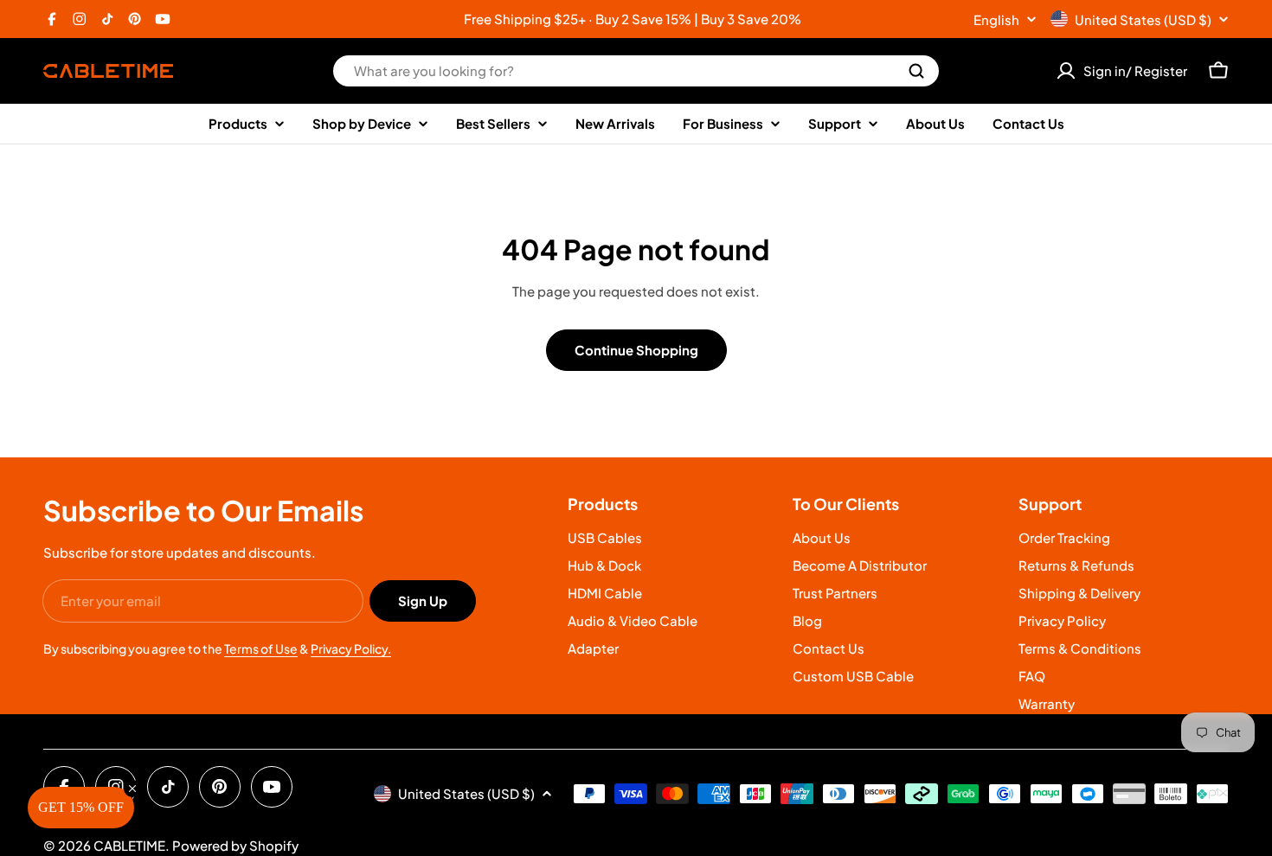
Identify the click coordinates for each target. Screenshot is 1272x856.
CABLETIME (129, 845)
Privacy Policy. (351, 648)
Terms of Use (261, 648)
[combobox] (636, 70)
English (996, 19)
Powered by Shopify (235, 845)
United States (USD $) (1143, 19)
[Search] (916, 71)
